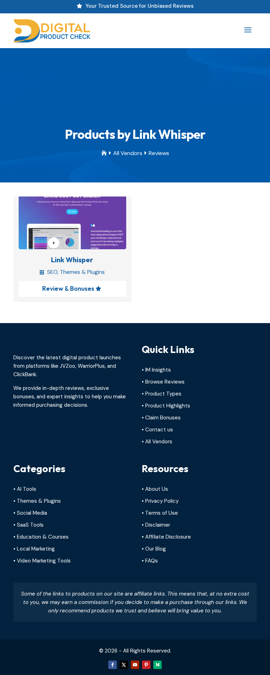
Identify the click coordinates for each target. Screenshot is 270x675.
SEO (52, 272)
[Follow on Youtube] (135, 665)
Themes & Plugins (82, 272)
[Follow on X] (124, 665)
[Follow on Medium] (157, 665)
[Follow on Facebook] (112, 665)
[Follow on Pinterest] (146, 665)
